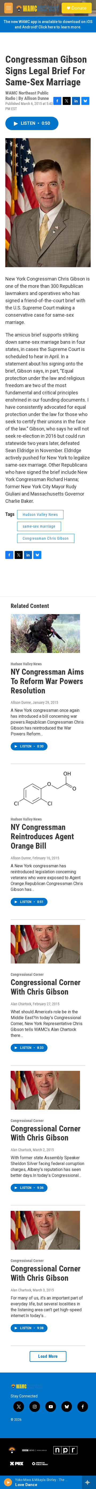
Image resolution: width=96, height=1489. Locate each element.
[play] (8, 1482)
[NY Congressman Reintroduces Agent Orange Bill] (45, 788)
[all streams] (89, 1482)
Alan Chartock (21, 1004)
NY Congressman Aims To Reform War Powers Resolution (47, 681)
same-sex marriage (39, 526)
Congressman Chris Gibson (46, 538)
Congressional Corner (27, 974)
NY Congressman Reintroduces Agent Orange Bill (42, 836)
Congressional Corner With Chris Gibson (46, 987)
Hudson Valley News (40, 514)
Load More (48, 1356)
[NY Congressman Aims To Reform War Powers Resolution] (45, 633)
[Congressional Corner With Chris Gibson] (45, 944)
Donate (78, 8)
